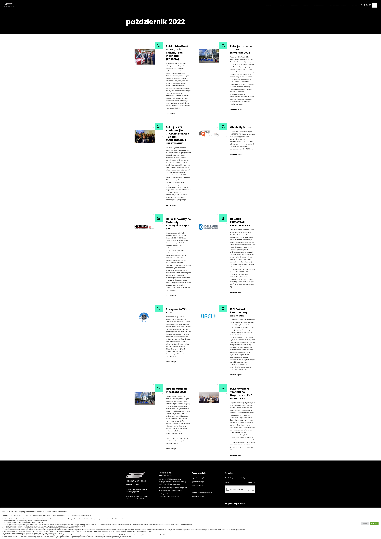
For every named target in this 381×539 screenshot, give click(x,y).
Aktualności (171, 42)
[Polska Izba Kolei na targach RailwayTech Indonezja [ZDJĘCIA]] (145, 57)
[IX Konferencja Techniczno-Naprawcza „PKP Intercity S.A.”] (209, 397)
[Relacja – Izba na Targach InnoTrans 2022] (209, 56)
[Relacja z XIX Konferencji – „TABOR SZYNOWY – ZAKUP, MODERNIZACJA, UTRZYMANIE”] (145, 136)
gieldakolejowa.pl (198, 482)
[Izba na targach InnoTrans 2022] (145, 398)
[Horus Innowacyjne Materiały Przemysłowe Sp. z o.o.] (144, 227)
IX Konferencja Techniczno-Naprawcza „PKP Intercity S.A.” (241, 393)
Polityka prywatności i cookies (202, 493)
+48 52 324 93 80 (138, 499)
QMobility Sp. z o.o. (242, 127)
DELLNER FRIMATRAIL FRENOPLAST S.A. (240, 222)
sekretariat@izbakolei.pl (139, 496)
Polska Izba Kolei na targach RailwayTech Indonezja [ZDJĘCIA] (177, 53)
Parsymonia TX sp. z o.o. (178, 310)
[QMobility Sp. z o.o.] (209, 133)
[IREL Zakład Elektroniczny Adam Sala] (209, 316)
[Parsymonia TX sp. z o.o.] (144, 317)
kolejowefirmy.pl (197, 485)
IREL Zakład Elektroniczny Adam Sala (239, 312)
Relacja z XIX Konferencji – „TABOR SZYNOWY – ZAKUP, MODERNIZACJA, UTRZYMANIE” (177, 135)
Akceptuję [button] (374, 523)
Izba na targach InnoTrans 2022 (176, 390)
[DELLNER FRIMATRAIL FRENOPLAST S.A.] (209, 227)
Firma (233, 123)
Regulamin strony (198, 496)
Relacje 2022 (236, 42)
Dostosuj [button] (365, 523)
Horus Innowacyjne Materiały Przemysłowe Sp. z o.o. (178, 223)
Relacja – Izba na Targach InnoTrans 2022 (241, 49)
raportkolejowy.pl (198, 478)
